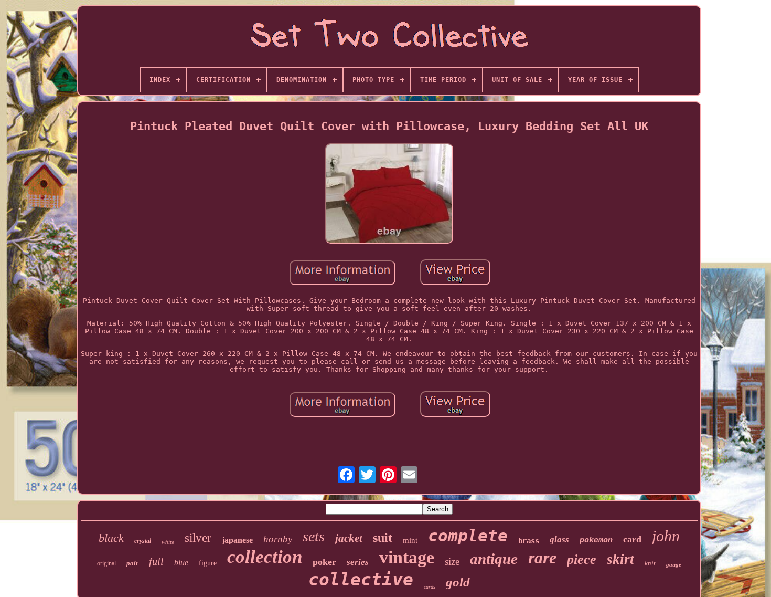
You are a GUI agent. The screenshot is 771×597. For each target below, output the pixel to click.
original (106, 563)
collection (264, 557)
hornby (277, 538)
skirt (620, 559)
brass (528, 541)
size (452, 561)
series (358, 562)
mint (410, 540)
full (156, 561)
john (666, 535)
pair (132, 563)
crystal (142, 540)
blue (181, 562)
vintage (406, 557)
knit (650, 563)
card (632, 539)
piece (581, 559)
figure (208, 563)
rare (542, 557)
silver (198, 537)
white (168, 542)
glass (559, 539)
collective (360, 579)
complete (468, 535)
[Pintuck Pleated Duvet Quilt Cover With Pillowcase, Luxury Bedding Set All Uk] (389, 194)
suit (382, 537)
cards (429, 587)
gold (458, 582)
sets (314, 536)
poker (324, 562)
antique (494, 558)
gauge (673, 564)
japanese (237, 540)
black (111, 537)
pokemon (596, 540)
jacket (348, 538)
